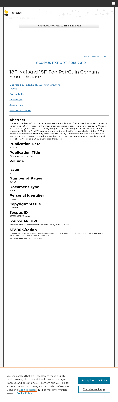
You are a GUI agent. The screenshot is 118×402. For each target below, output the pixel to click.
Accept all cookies (94, 380)
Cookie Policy (24, 393)
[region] (59, 384)
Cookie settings (27, 389)
